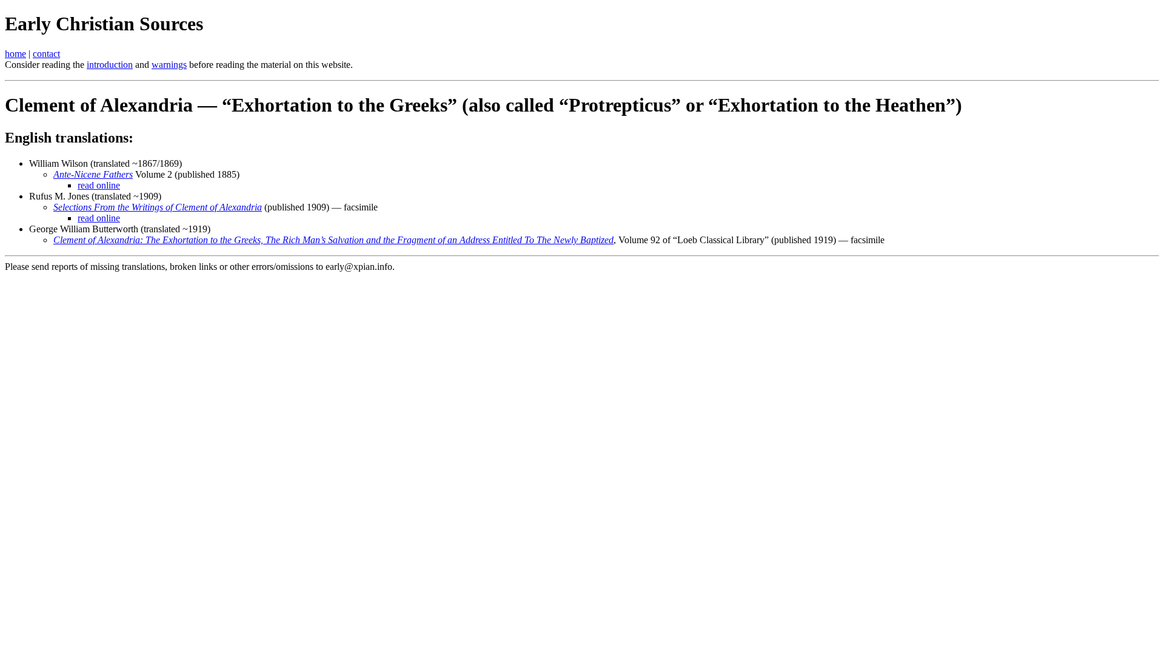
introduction (110, 64)
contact (46, 54)
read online (99, 185)
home (15, 54)
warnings (169, 64)
